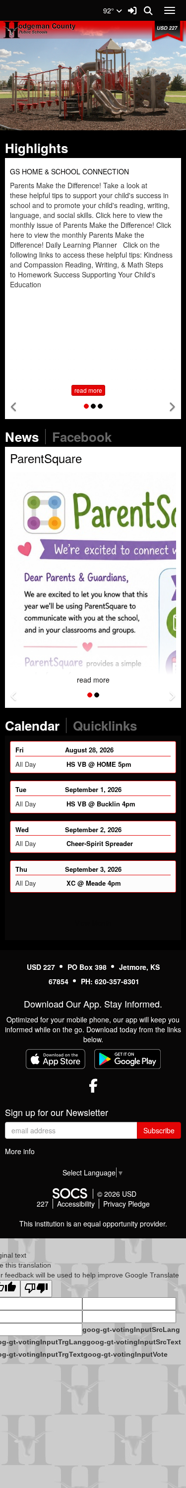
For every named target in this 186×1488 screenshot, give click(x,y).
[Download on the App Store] (55, 1059)
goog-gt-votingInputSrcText (133, 1342)
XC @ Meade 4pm (93, 882)
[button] (14, 407)
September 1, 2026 (93, 789)
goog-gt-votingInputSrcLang (131, 1329)
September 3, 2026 (93, 868)
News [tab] (25, 436)
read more (88, 390)
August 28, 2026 (89, 749)
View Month (93, 923)
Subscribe (159, 1130)
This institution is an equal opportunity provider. (93, 1223)
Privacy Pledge (126, 1204)
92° (109, 10)
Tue (20, 789)
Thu (21, 868)
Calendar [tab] (35, 725)
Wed (22, 829)
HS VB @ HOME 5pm (98, 763)
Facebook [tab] (85, 436)
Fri (19, 749)
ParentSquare (46, 458)
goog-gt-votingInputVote (125, 1354)
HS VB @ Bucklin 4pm (100, 803)
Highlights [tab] (39, 148)
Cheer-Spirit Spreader (99, 843)
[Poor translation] (36, 1288)
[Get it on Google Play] (127, 1059)
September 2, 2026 (93, 829)
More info (20, 1151)
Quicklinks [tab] (108, 725)
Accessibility (76, 1204)
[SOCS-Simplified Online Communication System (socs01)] (69, 1194)
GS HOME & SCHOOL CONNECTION (69, 171)
